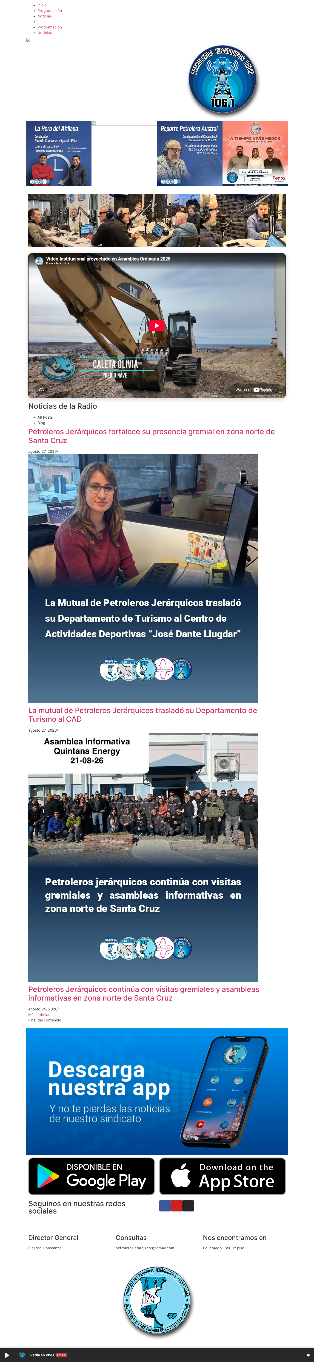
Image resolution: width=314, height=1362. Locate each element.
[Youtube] (176, 1205)
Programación (49, 10)
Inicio (42, 5)
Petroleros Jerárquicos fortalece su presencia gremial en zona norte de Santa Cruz (151, 436)
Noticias (44, 16)
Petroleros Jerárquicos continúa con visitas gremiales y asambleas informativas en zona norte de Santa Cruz (143, 993)
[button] (7, 1355)
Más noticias (39, 1014)
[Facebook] (165, 1205)
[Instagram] (188, 1205)
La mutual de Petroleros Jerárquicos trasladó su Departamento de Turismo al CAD (142, 715)
